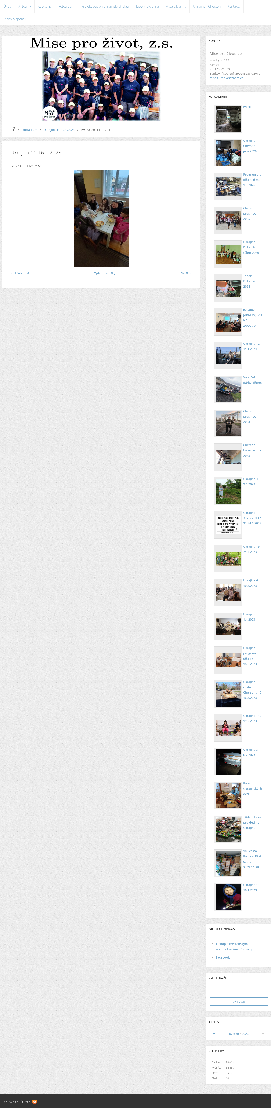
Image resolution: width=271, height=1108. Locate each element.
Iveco (247, 107)
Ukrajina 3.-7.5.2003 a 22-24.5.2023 (252, 518)
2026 (245, 1034)
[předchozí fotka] (17, 218)
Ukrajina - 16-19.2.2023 (253, 718)
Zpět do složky (104, 273)
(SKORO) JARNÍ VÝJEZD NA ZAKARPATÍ (252, 318)
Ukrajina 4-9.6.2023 (251, 481)
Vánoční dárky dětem (252, 380)
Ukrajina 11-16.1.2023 (59, 130)
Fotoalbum (66, 6)
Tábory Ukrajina (147, 6)
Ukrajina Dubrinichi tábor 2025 (251, 247)
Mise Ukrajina (176, 6)
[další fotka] (184, 218)
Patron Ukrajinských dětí (252, 788)
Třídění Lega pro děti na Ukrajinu (252, 822)
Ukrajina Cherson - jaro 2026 (250, 145)
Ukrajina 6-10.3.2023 (251, 583)
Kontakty (233, 6)
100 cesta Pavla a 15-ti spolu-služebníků (252, 859)
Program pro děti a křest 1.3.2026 (252, 179)
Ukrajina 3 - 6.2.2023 (251, 752)
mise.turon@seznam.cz (226, 78)
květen (234, 1034)
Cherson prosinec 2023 (249, 416)
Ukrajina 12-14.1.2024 (252, 346)
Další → (186, 273)
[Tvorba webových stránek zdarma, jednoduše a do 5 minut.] (34, 1102)
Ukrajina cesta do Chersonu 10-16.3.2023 (253, 690)
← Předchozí (20, 273)
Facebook (223, 957)
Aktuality (24, 6)
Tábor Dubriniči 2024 (249, 281)
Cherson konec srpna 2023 (252, 450)
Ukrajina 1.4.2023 (249, 616)
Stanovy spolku (14, 19)
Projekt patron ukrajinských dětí (105, 6)
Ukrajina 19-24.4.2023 (252, 549)
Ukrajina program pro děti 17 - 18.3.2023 (252, 656)
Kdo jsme (45, 6)
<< (214, 1034)
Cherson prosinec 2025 (249, 213)
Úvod (7, 6)
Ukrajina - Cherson (207, 6)
